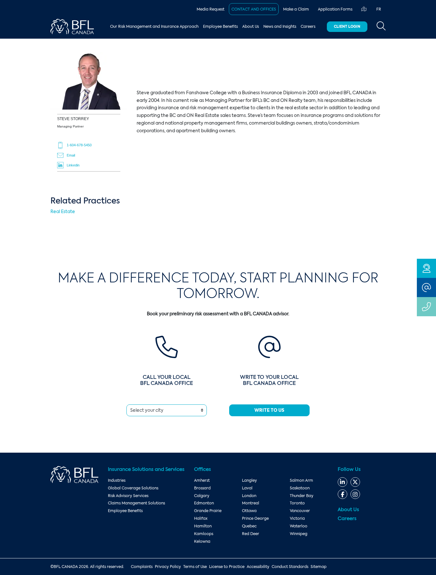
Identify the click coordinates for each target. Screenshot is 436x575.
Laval (247, 488)
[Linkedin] (342, 482)
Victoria (297, 518)
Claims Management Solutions (136, 503)
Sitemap (319, 566)
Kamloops (203, 533)
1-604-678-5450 (79, 145)
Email (71, 155)
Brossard (202, 488)
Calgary (201, 495)
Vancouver (300, 510)
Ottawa (249, 510)
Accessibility (258, 566)
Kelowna (202, 541)
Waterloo (298, 526)
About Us (250, 26)
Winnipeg (298, 533)
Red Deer (250, 533)
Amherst (202, 480)
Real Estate (62, 211)
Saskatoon (300, 488)
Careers (308, 26)
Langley (249, 480)
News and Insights (279, 26)
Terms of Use (195, 566)
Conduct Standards (290, 566)
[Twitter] (355, 482)
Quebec (249, 526)
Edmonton (204, 503)
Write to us (269, 410)
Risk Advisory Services (128, 495)
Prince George (255, 518)
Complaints (142, 566)
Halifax (200, 518)
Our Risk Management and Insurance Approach (154, 26)
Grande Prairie (208, 510)
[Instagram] (355, 494)
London (249, 495)
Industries (116, 480)
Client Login (347, 26)
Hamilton (203, 526)
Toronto (297, 503)
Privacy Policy (168, 566)
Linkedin (73, 165)
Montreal (250, 503)
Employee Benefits (220, 26)
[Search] (381, 26)
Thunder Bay (301, 495)
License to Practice (226, 566)
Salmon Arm (301, 480)
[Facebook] (342, 494)
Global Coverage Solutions (133, 488)
